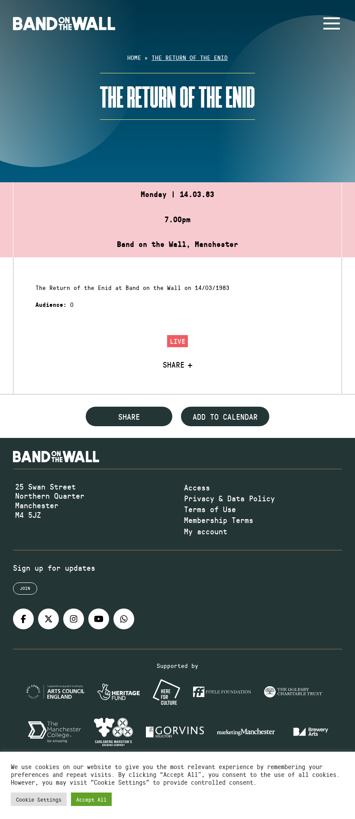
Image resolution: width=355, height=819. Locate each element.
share (129, 416)
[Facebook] (23, 618)
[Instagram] (73, 618)
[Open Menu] (331, 23)
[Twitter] (48, 618)
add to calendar (225, 416)
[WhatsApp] (123, 618)
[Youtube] (98, 618)
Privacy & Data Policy (229, 498)
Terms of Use (210, 509)
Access (197, 487)
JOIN (25, 588)
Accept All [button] (91, 799)
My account (205, 531)
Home (134, 57)
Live (177, 340)
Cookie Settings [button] (38, 799)
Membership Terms (218, 520)
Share (173, 365)
